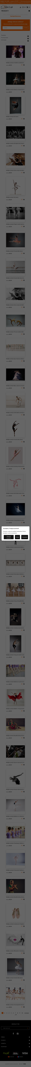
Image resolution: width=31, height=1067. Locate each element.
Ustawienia (24, 537)
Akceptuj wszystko (9, 537)
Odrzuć (17, 537)
